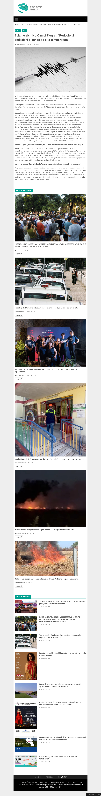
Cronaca (17, 30)
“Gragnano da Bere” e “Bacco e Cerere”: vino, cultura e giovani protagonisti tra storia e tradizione (62, 602)
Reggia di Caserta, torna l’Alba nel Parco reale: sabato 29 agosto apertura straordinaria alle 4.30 (60, 685)
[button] (85, 19)
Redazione (38, 777)
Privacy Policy (62, 777)
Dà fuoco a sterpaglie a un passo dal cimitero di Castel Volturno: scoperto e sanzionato (47, 579)
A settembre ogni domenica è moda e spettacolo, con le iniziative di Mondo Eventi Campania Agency (60, 703)
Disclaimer (49, 777)
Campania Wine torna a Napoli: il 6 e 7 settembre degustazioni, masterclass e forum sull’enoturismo (62, 738)
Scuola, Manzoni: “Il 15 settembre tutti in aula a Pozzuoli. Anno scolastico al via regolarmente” (49, 459)
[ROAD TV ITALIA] (29, 8)
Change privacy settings (93, 794)
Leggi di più (19, 253)
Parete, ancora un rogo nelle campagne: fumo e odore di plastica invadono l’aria (44, 530)
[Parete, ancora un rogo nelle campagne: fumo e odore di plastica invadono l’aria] (50, 498)
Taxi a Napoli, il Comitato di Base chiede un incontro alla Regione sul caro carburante (46, 308)
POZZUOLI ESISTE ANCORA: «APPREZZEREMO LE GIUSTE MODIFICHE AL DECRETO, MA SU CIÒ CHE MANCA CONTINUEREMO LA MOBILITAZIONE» (59, 619)
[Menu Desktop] (17, 19)
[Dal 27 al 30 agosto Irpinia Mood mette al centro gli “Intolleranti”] (26, 761)
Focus (24, 30)
